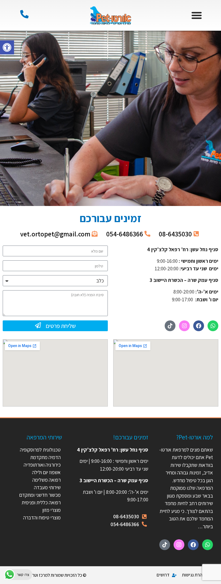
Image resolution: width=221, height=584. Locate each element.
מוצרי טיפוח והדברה (42, 517)
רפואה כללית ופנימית (41, 502)
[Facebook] (198, 325)
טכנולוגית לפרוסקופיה (40, 449)
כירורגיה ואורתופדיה (42, 464)
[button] (7, 47)
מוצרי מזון (51, 510)
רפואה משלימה (46, 480)
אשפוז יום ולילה (46, 472)
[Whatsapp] (213, 325)
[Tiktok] (170, 325)
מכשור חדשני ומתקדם (40, 495)
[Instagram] (184, 325)
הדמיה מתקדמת (45, 457)
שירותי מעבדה (47, 487)
